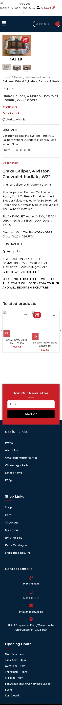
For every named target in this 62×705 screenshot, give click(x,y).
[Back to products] (8, 89)
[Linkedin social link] (25, 150)
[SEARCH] (57, 24)
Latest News (13, 472)
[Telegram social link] (29, 150)
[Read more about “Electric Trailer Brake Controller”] (35, 336)
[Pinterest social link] (21, 150)
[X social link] (17, 150)
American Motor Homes (21, 457)
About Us (11, 450)
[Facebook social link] (13, 150)
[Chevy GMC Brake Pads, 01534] (16, 324)
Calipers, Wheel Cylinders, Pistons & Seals (31, 81)
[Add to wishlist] (25, 315)
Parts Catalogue (16, 545)
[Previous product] (4, 89)
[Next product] (12, 89)
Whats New (10, 144)
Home (6, 77)
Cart (8, 515)
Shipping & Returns (18, 552)
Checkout (11, 522)
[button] (15, 24)
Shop (8, 507)
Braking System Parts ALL (31, 77)
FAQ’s (9, 480)
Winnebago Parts (17, 465)
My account (13, 530)
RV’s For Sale (13, 537)
